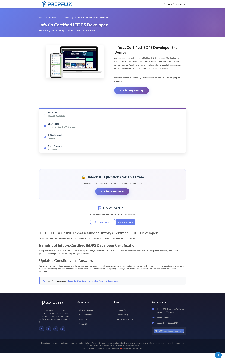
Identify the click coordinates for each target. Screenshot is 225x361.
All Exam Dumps (86, 310)
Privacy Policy (122, 310)
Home (41, 17)
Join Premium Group (114, 191)
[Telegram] (41, 328)
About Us (83, 319)
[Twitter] (55, 328)
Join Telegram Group (133, 90)
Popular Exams (85, 315)
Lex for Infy (68, 17)
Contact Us (83, 324)
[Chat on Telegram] (218, 355)
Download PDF (105, 222)
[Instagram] (62, 328)
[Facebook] (48, 328)
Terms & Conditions (125, 319)
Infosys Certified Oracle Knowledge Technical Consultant (92, 281)
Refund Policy (122, 315)
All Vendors (53, 17)
